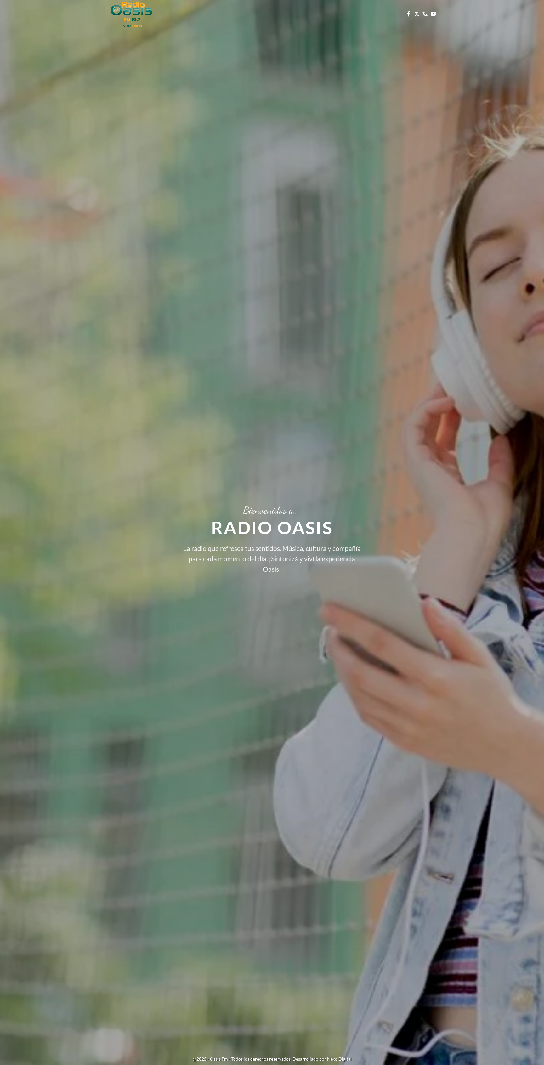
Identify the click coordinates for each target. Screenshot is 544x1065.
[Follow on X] (416, 14)
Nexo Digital (339, 1059)
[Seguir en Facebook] (408, 14)
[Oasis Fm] (138, 14)
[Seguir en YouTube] (433, 14)
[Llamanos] (425, 14)
